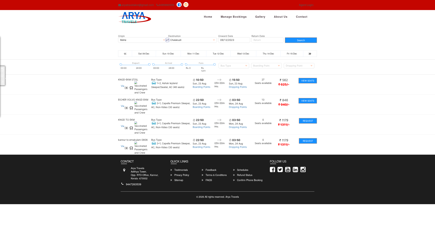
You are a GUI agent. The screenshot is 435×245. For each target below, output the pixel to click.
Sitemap (178, 180)
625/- (283, 84)
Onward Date (225, 36)
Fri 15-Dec (292, 53)
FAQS (208, 180)
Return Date (258, 36)
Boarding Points (201, 86)
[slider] (120, 64)
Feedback (210, 170)
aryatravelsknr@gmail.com (137, 5)
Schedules (242, 170)
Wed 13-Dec (243, 53)
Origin (121, 36)
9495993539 (166, 5)
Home (208, 17)
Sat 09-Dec (143, 53)
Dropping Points (238, 86)
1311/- (284, 124)
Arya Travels (232, 196)
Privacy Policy (181, 175)
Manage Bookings (234, 17)
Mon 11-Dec (193, 53)
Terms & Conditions (216, 175)
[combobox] (234, 65)
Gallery (260, 17)
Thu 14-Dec (268, 53)
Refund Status (244, 175)
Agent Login (306, 5)
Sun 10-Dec (168, 53)
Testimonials (181, 170)
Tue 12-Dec (218, 53)
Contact (301, 17)
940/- (283, 104)
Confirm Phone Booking (249, 180)
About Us (281, 17)
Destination (174, 36)
